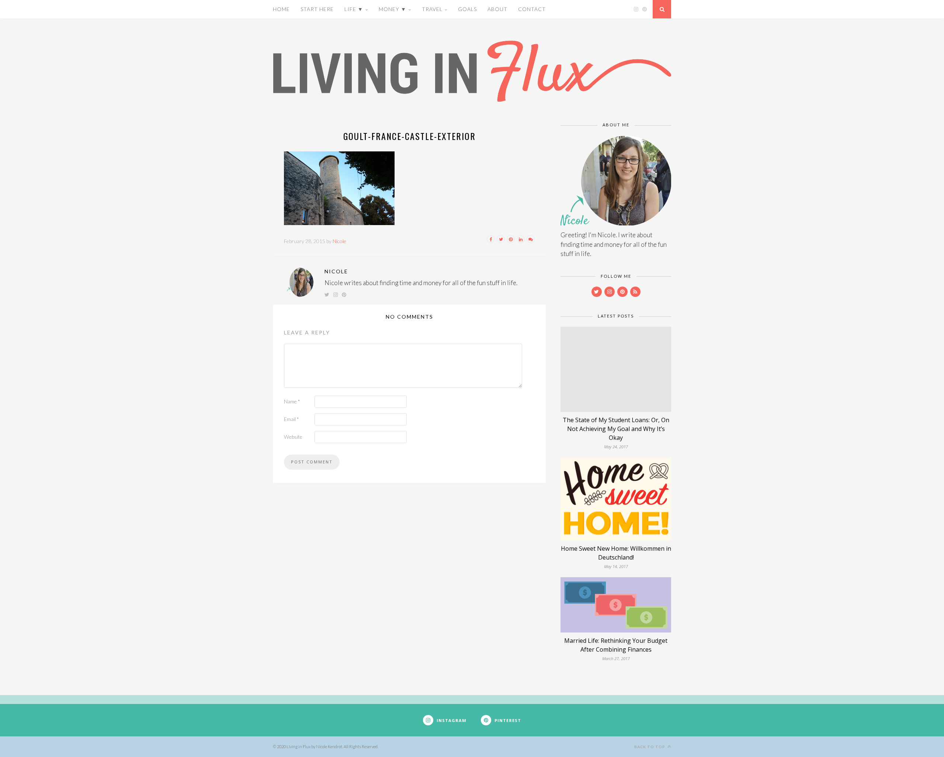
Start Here (317, 9)
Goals (467, 9)
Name (292, 401)
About (497, 9)
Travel (432, 9)
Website (293, 437)
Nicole (339, 241)
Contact (532, 9)
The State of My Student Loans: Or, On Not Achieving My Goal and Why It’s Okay (616, 429)
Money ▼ (392, 9)
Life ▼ (353, 9)
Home (281, 9)
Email (291, 419)
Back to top (650, 746)
